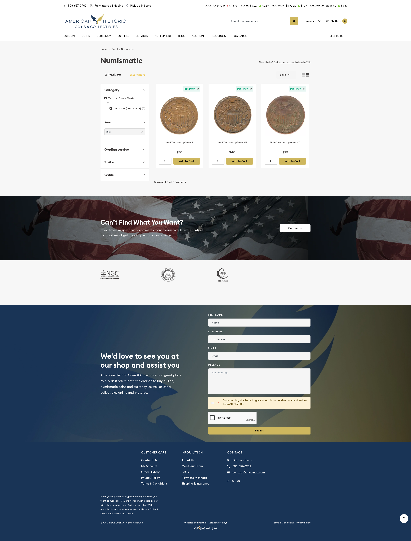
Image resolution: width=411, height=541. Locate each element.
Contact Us (295, 228)
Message (214, 364)
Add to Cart (186, 161)
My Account (149, 466)
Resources (218, 35)
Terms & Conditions (154, 483)
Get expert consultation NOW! (292, 62)
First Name (215, 315)
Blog (181, 35)
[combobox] (259, 21)
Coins (86, 35)
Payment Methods (194, 478)
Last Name (215, 331)
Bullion (69, 35)
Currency (103, 35)
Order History (150, 472)
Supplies (123, 35)
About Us (188, 460)
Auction (198, 35)
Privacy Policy (150, 478)
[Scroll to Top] (404, 518)
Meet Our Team (192, 466)
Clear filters (137, 75)
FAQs (185, 472)
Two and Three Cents (121, 98)
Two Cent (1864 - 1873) (127, 108)
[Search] (294, 21)
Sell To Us (336, 35)
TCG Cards (239, 35)
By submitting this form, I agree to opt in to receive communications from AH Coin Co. (265, 402)
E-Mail (212, 348)
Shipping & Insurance (195, 483)
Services (142, 35)
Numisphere (163, 35)
